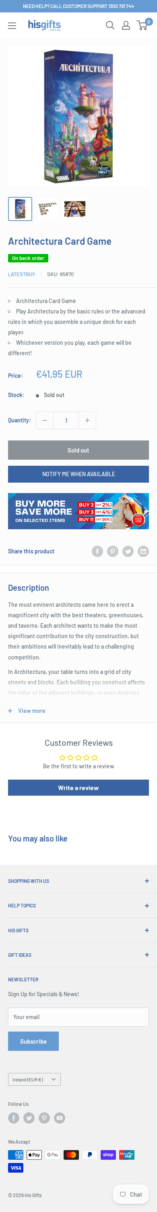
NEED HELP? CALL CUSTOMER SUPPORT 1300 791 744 (78, 6)
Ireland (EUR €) (27, 1079)
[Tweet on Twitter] (128, 551)
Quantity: (19, 420)
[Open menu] (12, 26)
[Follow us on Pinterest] (44, 1118)
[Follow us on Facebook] (13, 1118)
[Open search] (110, 25)
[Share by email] (143, 551)
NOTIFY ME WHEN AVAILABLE (78, 474)
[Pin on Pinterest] (112, 551)
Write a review (78, 787)
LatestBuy (21, 274)
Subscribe (33, 1041)
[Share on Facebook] (97, 551)
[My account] (126, 25)
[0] (142, 25)
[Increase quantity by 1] (87, 420)
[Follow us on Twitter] (29, 1118)
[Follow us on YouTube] (59, 1118)
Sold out (78, 450)
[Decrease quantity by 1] (44, 420)
